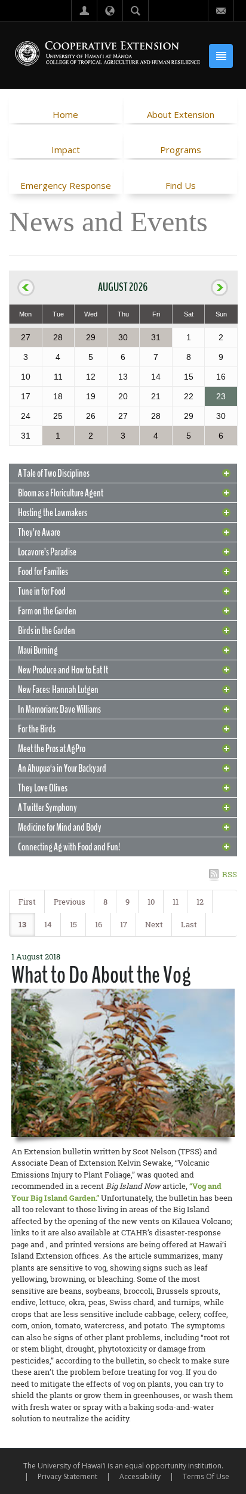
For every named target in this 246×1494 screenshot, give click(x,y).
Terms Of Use (206, 1476)
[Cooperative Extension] (108, 54)
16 (98, 924)
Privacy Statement (67, 1476)
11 (176, 901)
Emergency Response (65, 185)
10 (151, 901)
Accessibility (140, 1476)
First (27, 901)
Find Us (180, 185)
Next (154, 924)
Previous (69, 901)
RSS (229, 874)
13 (22, 924)
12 (200, 901)
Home (65, 114)
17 (123, 924)
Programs (180, 150)
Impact (65, 150)
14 (48, 924)
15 (73, 924)
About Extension (180, 114)
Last (189, 924)
